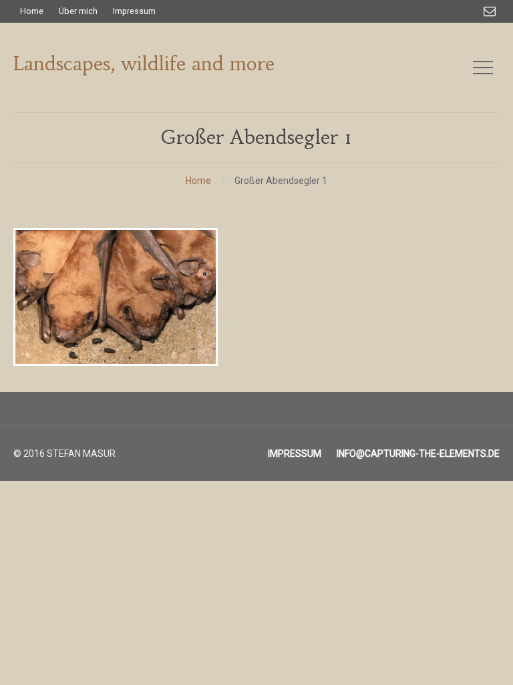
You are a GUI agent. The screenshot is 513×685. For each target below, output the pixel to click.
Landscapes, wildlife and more (144, 64)
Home (198, 180)
